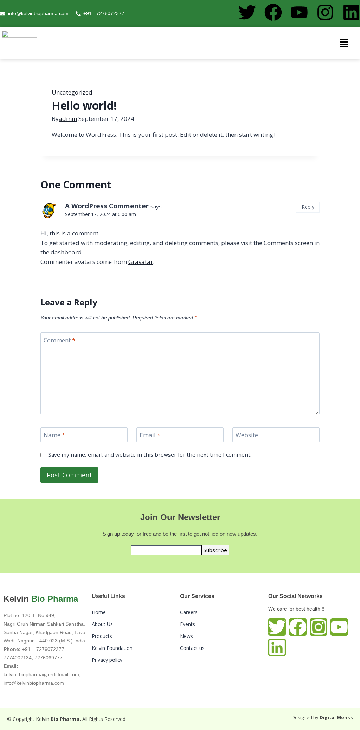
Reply (308, 207)
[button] (344, 43)
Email (150, 435)
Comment (59, 340)
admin (68, 119)
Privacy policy (107, 660)
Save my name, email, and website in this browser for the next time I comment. (149, 454)
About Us (102, 624)
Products (102, 636)
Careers (189, 612)
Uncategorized (72, 92)
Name (54, 435)
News (186, 636)
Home (99, 612)
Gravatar (140, 262)
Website (247, 435)
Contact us (192, 648)
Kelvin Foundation (112, 648)
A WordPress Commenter (107, 206)
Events (187, 624)
